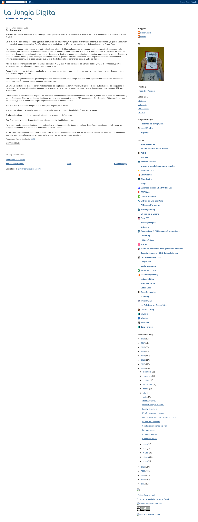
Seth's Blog (146, 288)
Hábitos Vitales (147, 240)
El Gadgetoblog (148, 209)
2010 (143, 467)
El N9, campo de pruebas (153, 413)
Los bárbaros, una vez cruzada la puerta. (159, 417)
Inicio (69, 164)
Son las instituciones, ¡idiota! (154, 426)
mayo (145, 444)
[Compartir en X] (12, 143)
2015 (143, 351)
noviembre (147, 376)
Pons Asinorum (148, 283)
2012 (143, 364)
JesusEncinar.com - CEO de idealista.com (159, 253)
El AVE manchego (150, 409)
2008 (143, 475)
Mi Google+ (142, 101)
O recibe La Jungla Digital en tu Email (153, 499)
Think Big (145, 296)
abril (145, 448)
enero (145, 461)
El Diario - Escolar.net (150, 205)
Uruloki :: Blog (147, 309)
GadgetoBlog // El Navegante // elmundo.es (160, 231)
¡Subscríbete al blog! (146, 495)
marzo (146, 453)
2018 (143, 339)
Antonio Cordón (144, 33)
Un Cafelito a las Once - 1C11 (154, 305)
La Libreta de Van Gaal (151, 257)
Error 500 (145, 218)
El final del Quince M (151, 422)
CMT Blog (145, 192)
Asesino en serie (148, 162)
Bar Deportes (146, 175)
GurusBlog (145, 236)
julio (145, 393)
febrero (146, 457)
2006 (143, 484)
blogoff (144, 183)
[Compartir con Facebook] (15, 143)
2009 (143, 471)
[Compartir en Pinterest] (18, 143)
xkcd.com (145, 322)
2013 (143, 360)
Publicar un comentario (15, 159)
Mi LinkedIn (142, 105)
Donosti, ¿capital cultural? (153, 405)
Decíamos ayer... (15, 30)
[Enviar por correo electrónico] (7, 143)
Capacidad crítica (149, 439)
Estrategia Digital (148, 223)
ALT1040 (144, 157)
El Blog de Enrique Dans (152, 201)
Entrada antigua (120, 164)
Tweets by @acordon (146, 91)
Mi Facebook (143, 109)
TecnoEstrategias (148, 292)
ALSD (143, 153)
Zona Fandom (147, 327)
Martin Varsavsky (148, 266)
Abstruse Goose (148, 144)
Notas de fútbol (147, 279)
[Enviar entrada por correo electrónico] (35, 139)
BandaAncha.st (147, 170)
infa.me (144, 244)
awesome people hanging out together (158, 166)
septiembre (148, 384)
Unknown (142, 37)
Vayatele (144, 314)
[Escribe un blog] (10, 143)
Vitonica (144, 318)
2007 (143, 480)
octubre (146, 380)
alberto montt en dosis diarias (154, 149)
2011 (143, 368)
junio (145, 397)
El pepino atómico (149, 434)
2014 (143, 356)
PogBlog (145, 132)
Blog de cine (146, 179)
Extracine (145, 227)
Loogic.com (146, 262)
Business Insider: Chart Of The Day (156, 188)
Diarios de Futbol (148, 196)
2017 (143, 343)
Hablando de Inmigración (152, 124)
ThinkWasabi (146, 301)
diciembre (147, 372)
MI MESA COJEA (148, 270)
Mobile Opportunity (149, 275)
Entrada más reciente (15, 164)
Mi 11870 (141, 112)
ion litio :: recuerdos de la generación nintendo (162, 249)
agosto (146, 389)
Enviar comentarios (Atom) (29, 169)
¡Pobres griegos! (149, 400)
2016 (143, 347)
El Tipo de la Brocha (150, 214)
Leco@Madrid (147, 128)
